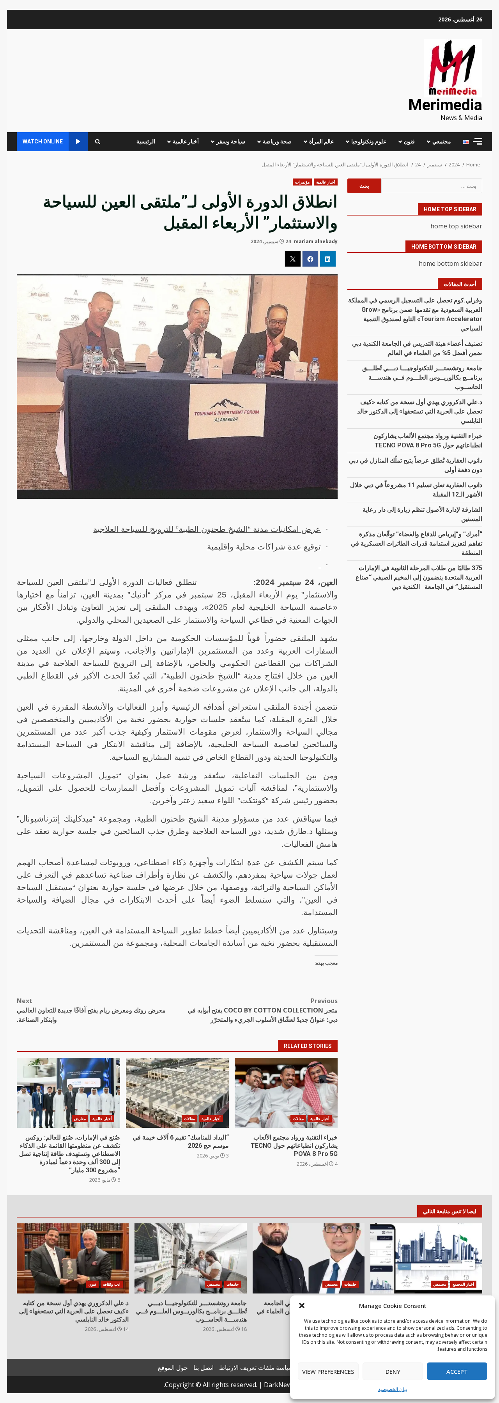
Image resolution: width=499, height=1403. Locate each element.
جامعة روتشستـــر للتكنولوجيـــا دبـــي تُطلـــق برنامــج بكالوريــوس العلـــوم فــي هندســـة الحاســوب (422, 377)
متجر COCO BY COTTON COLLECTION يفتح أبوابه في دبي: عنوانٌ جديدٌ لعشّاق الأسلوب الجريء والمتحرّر (263, 1010)
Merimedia (445, 105)
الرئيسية (145, 141)
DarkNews (279, 1384)
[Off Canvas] (477, 141)
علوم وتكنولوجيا (368, 141)
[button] (302, 1305)
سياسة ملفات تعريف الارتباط (256, 1367)
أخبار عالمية (186, 141)
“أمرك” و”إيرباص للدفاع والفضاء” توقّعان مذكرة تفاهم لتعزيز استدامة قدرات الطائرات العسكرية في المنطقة (416, 543)
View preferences (328, 1371)
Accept (457, 1371)
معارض (80, 1118)
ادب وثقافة (111, 1284)
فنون (409, 141)
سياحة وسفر (230, 141)
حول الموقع (173, 1367)
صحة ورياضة (277, 141)
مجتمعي (441, 141)
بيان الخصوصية (392, 1389)
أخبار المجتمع (463, 1284)
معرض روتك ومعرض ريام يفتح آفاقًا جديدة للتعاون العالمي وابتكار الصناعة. (91, 1010)
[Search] (97, 141)
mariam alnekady (316, 241)
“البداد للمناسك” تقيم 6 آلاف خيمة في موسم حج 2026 (177, 1093)
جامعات (350, 1284)
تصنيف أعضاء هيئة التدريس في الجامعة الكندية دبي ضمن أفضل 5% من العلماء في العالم (309, 1258)
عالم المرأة (321, 141)
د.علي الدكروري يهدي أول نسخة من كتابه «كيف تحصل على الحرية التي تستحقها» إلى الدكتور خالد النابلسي (419, 411)
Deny (393, 1371)
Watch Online (43, 141)
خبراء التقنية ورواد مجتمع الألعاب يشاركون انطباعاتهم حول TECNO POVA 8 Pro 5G (286, 1093)
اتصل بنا (203, 1367)
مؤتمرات (302, 182)
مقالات (298, 1118)
